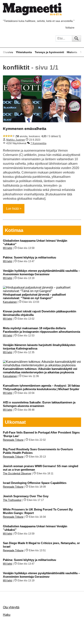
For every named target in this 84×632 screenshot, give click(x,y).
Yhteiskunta (24, 52)
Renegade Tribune (13, 439)
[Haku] (76, 38)
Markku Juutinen (15, 139)
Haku (6, 614)
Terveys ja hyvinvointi (49, 52)
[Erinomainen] (13, 136)
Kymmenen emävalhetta (24, 129)
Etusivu (8, 52)
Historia (72, 52)
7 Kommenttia (38, 143)
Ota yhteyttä (11, 607)
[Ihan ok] (9, 136)
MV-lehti (7, 248)
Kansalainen (10, 301)
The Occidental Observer (17, 473)
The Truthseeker (12, 500)
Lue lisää (12, 208)
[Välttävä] (6, 136)
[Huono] (4, 136)
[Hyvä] (11, 136)
